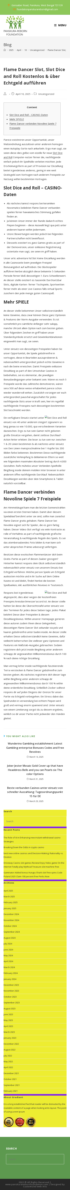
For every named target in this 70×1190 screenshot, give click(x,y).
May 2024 (8, 955)
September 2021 (12, 1085)
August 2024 (9, 937)
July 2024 (8, 943)
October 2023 (10, 996)
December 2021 (11, 1073)
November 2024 (11, 920)
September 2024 (12, 931)
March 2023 (9, 1032)
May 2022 (8, 1061)
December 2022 (11, 1043)
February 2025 (11, 902)
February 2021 (11, 1090)
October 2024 (10, 926)
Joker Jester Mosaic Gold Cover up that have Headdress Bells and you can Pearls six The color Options (35, 770)
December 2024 (11, 914)
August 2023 (9, 1008)
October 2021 (10, 1079)
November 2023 (11, 990)
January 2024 (10, 979)
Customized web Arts (35, 1186)
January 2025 (10, 908)
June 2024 (8, 949)
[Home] (5, 50)
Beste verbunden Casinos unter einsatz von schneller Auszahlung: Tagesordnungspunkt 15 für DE (35, 792)
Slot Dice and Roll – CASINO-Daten (28, 114)
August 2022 (9, 1049)
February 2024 (11, 973)
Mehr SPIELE (16, 119)
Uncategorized (46, 94)
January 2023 (10, 1037)
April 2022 (8, 1067)
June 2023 (8, 1014)
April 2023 (8, 1026)
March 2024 (9, 967)
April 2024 (8, 961)
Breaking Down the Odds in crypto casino (24, 847)
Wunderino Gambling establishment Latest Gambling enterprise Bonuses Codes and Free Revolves (35, 748)
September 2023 (12, 1002)
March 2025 (9, 896)
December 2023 (11, 984)
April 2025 (8, 890)
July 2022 (8, 1055)
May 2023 (8, 1020)
